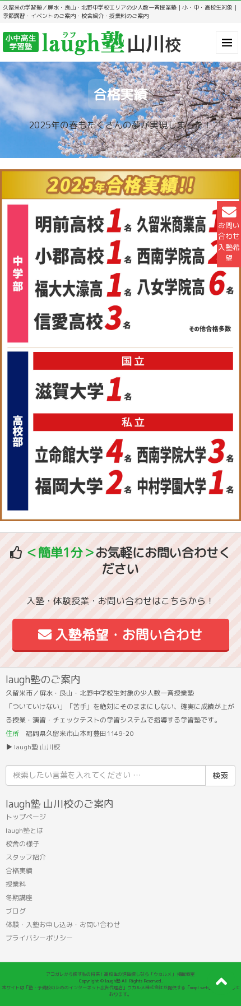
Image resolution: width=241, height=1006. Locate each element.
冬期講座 (19, 897)
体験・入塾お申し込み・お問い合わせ (63, 924)
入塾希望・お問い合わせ (127, 634)
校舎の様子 (22, 844)
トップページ (26, 817)
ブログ (16, 911)
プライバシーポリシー (39, 938)
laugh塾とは (24, 830)
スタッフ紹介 (26, 857)
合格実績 (19, 870)
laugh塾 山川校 (37, 747)
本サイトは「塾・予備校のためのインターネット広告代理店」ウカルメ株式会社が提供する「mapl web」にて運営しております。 (121, 991)
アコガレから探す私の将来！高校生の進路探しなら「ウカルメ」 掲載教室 (120, 974)
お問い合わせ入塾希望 (229, 241)
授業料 (16, 884)
